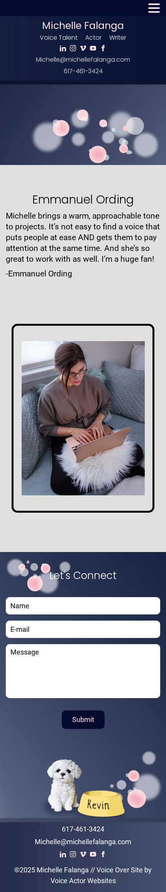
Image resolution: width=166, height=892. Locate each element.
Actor (93, 37)
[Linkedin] (63, 48)
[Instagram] (73, 48)
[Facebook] (103, 48)
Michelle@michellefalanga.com (83, 59)
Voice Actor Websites (83, 881)
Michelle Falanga (83, 25)
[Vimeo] (83, 48)
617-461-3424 (83, 71)
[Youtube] (93, 48)
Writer (117, 37)
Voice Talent (59, 37)
